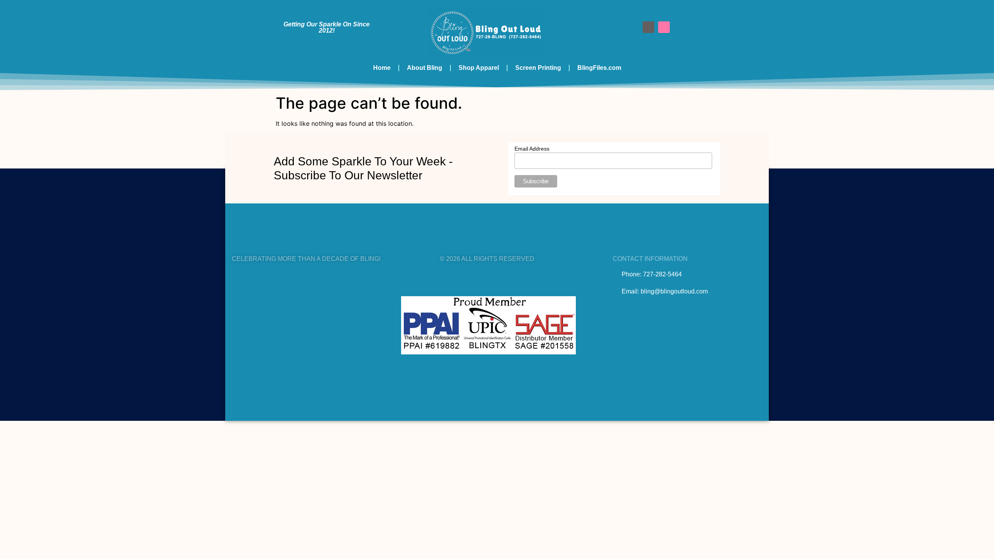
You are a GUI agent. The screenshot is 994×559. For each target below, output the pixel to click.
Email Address (531, 148)
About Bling (424, 67)
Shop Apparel (479, 67)
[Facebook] (648, 27)
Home (382, 67)
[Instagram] (664, 27)
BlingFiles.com (599, 67)
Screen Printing (538, 67)
